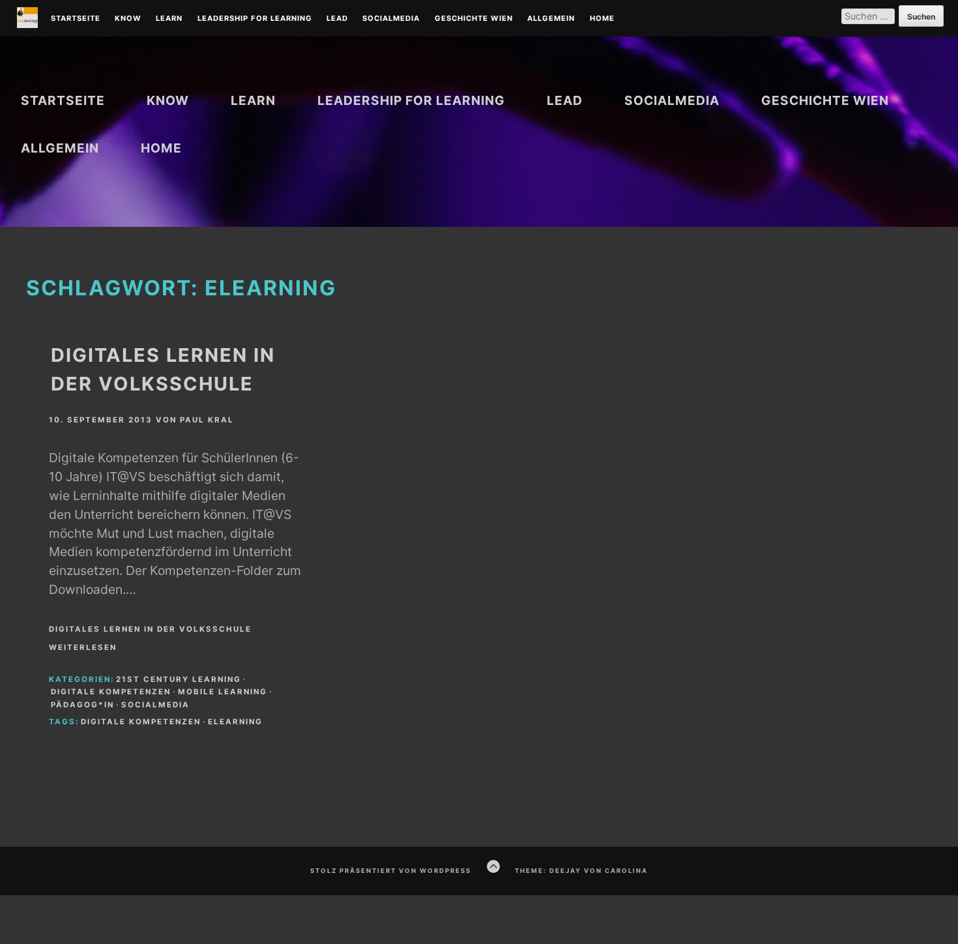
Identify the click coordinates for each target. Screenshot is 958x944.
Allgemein (551, 19)
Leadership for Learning (254, 19)
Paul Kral (207, 419)
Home (602, 19)
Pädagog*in (82, 704)
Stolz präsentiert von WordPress (390, 870)
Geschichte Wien (474, 19)
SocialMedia (391, 19)
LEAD (337, 19)
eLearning (235, 721)
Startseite (75, 19)
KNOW (128, 19)
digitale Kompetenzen (111, 691)
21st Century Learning (178, 679)
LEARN (169, 19)
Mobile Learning (222, 691)
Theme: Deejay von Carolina (581, 870)
